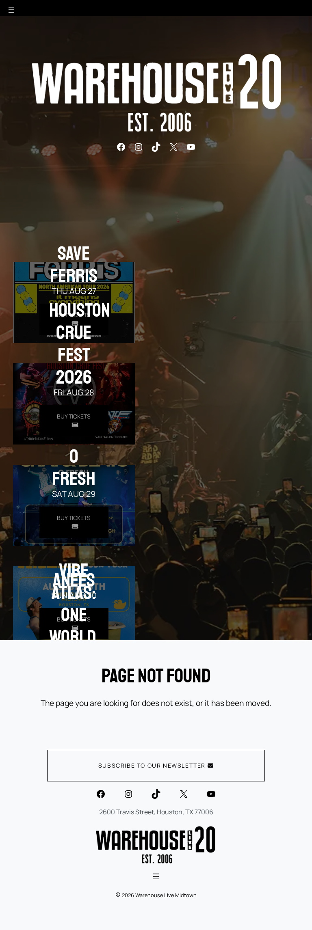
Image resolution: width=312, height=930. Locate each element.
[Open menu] (11, 10)
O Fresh (73, 467)
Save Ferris (74, 264)
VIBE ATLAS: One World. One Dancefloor (92, 626)
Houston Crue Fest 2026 (79, 343)
